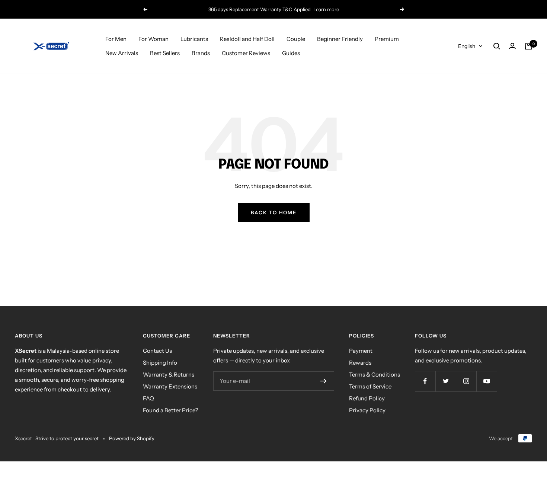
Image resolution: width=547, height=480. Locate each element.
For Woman (153, 38)
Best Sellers (165, 53)
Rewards (360, 362)
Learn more (326, 9)
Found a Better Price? (170, 410)
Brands (201, 53)
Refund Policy (367, 398)
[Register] (323, 381)
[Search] (496, 46)
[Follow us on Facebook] (425, 381)
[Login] (512, 46)
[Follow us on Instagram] (466, 381)
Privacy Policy (367, 410)
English (466, 46)
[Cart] (528, 46)
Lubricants (194, 38)
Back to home (274, 212)
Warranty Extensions (170, 386)
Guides (291, 53)
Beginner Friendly (340, 38)
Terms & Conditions (374, 374)
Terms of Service (370, 386)
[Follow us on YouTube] (486, 381)
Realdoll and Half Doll (247, 38)
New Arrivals (121, 53)
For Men (116, 38)
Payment (360, 350)
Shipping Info (160, 362)
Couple (296, 38)
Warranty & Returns (168, 374)
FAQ (148, 398)
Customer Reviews (246, 53)
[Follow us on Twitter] (445, 381)
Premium (387, 38)
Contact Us (157, 350)
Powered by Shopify (131, 438)
